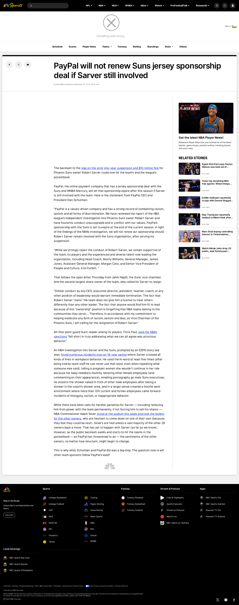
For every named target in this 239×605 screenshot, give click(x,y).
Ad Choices (67, 586)
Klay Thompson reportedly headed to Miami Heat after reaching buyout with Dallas (217, 216)
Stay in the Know (11, 501)
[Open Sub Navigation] (92, 5)
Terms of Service (122, 586)
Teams (105, 46)
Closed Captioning (26, 586)
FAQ (36, 586)
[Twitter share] (18, 64)
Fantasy (122, 46)
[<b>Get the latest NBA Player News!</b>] (206, 118)
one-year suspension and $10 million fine (131, 168)
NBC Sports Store (46, 586)
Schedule (57, 46)
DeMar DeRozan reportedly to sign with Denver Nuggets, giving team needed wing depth (217, 199)
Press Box (57, 586)
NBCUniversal (18, 590)
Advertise (6, 586)
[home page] (13, 5)
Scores (72, 46)
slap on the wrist (92, 168)
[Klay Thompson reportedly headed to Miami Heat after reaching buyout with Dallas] (189, 219)
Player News (89, 46)
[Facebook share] (9, 64)
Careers (15, 586)
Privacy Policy (78, 586)
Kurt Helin (60, 84)
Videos (183, 46)
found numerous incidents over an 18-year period (94, 354)
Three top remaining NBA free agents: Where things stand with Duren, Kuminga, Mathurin (217, 182)
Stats (168, 46)
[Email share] (28, 64)
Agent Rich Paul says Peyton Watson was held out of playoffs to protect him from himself (217, 165)
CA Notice (110, 586)
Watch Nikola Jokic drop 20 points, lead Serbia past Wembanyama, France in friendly (216, 250)
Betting (137, 46)
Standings (153, 46)
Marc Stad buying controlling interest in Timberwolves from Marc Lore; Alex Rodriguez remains (217, 233)
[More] (217, 5)
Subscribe (9, 515)
